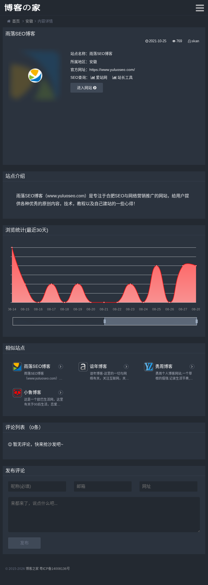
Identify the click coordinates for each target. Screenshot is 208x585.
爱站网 (101, 77)
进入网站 (85, 88)
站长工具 (125, 77)
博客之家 (32, 569)
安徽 (29, 21)
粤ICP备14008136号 (55, 569)
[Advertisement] (59, 130)
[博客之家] (23, 7)
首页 (16, 21)
